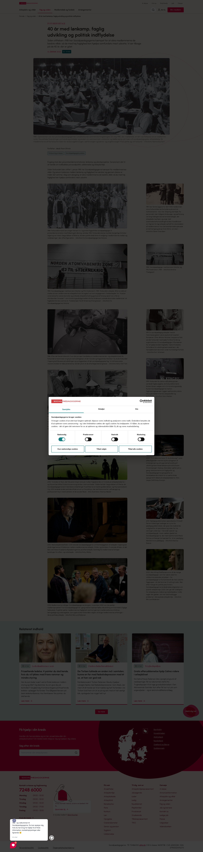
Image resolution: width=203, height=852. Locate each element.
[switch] (88, 439)
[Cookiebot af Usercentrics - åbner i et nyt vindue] (141, 401)
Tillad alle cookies (135, 449)
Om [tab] (136, 409)
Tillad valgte (101, 449)
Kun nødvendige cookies (68, 449)
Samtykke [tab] (66, 409)
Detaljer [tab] (101, 409)
